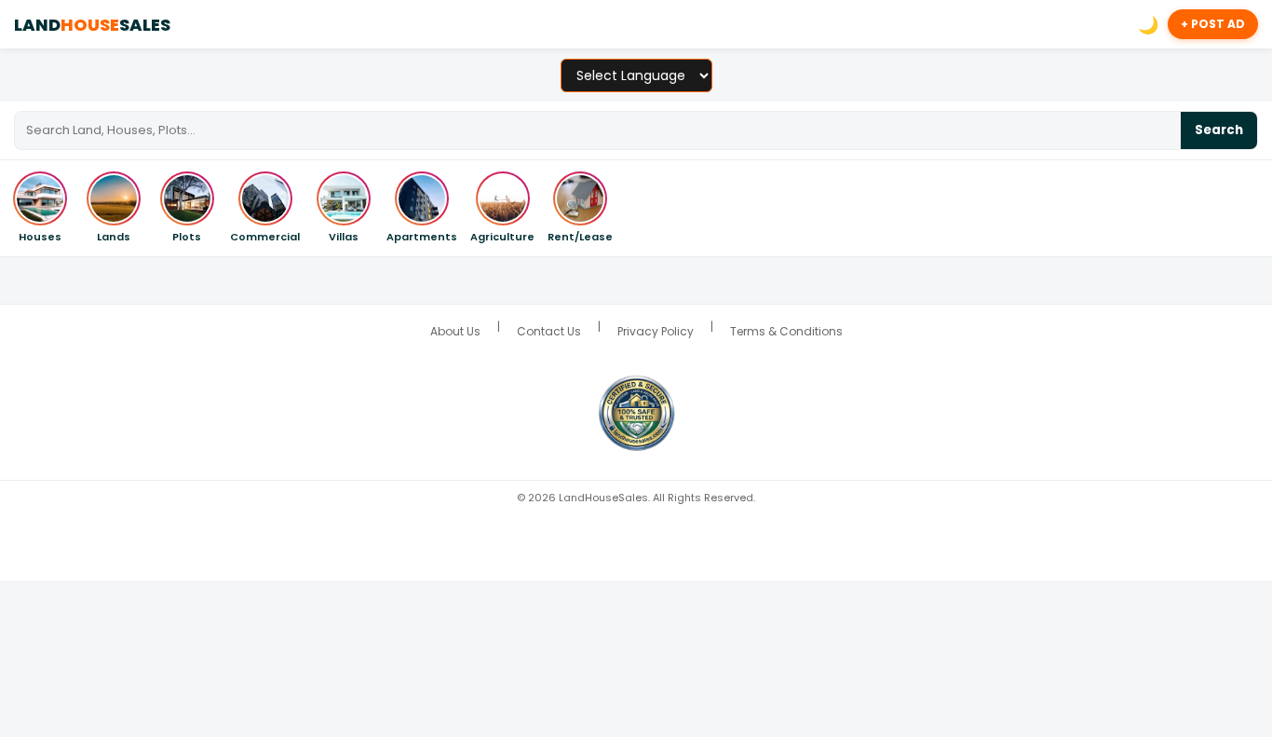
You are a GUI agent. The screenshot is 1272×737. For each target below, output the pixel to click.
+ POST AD (1213, 24)
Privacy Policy (655, 331)
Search (1219, 130)
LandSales (92, 24)
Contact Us (549, 331)
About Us (455, 331)
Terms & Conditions (786, 331)
